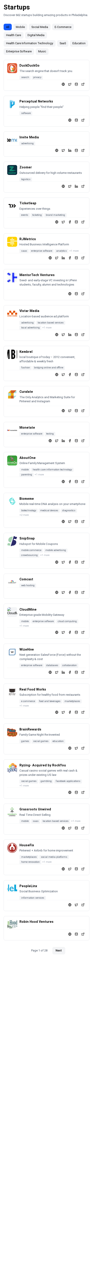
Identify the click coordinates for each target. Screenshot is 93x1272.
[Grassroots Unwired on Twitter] (70, 828)
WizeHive (26, 649)
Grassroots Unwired (35, 809)
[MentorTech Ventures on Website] (70, 294)
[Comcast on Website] (57, 592)
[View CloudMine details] (83, 632)
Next (59, 950)
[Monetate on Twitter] (57, 441)
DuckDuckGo (29, 65)
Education (79, 43)
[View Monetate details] (83, 441)
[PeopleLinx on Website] (70, 904)
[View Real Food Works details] (83, 712)
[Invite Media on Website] (57, 150)
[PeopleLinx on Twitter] (76, 904)
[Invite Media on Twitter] (63, 150)
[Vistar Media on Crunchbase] (76, 334)
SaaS (63, 43)
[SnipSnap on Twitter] (63, 562)
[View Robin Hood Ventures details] (83, 934)
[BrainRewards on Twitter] (76, 748)
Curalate (26, 392)
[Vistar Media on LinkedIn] (70, 334)
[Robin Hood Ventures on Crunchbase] (76, 934)
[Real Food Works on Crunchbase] (76, 712)
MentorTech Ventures (37, 275)
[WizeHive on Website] (50, 672)
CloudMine (28, 610)
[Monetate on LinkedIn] (63, 441)
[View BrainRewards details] (83, 748)
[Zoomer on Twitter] (70, 186)
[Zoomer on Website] (63, 186)
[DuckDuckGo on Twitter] (70, 84)
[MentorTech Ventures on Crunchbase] (76, 294)
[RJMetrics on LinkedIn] (63, 258)
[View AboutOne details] (83, 481)
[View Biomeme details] (83, 521)
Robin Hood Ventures (36, 922)
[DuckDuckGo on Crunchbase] (76, 84)
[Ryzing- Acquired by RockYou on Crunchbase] (76, 792)
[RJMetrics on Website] (50, 258)
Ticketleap (27, 203)
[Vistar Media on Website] (57, 334)
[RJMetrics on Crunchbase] (76, 258)
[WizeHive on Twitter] (57, 672)
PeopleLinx (28, 886)
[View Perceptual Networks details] (83, 120)
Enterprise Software (19, 51)
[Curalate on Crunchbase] (76, 410)
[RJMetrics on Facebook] (70, 258)
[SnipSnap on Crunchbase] (76, 562)
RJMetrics (27, 239)
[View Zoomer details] (83, 186)
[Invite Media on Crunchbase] (76, 150)
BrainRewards (30, 729)
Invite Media (29, 137)
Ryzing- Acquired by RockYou (42, 765)
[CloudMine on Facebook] (70, 632)
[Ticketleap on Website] (57, 222)
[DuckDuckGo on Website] (63, 84)
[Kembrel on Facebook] (70, 374)
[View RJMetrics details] (83, 258)
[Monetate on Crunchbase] (76, 441)
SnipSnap (27, 538)
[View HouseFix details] (83, 869)
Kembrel (26, 352)
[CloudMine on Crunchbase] (76, 632)
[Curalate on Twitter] (70, 410)
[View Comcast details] (83, 592)
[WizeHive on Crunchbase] (76, 672)
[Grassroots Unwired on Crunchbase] (76, 828)
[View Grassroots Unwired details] (83, 828)
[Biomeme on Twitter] (70, 521)
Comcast (26, 579)
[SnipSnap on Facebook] (70, 562)
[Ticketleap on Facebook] (70, 222)
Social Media (39, 27)
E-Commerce (63, 27)
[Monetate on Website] (50, 441)
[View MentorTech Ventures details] (83, 294)
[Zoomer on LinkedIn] (76, 186)
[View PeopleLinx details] (83, 904)
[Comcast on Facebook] (70, 592)
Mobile (20, 27)
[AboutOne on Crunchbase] (76, 481)
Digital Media (36, 35)
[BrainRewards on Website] (70, 748)
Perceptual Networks (36, 101)
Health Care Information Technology (29, 43)
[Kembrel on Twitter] (63, 374)
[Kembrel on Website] (57, 374)
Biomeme (26, 499)
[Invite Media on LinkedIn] (70, 150)
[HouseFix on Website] (63, 869)
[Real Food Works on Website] (57, 712)
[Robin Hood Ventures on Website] (70, 934)
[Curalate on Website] (63, 410)
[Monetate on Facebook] (70, 441)
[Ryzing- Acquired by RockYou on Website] (70, 792)
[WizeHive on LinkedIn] (63, 672)
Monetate (27, 428)
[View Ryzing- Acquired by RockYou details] (83, 792)
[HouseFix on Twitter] (70, 869)
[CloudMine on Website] (57, 632)
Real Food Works (32, 689)
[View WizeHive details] (83, 672)
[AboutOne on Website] (63, 481)
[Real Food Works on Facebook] (70, 712)
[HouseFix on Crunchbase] (76, 869)
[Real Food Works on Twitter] (63, 712)
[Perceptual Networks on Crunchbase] (76, 120)
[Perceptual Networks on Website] (70, 120)
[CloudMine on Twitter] (63, 632)
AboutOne (27, 458)
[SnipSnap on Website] (57, 562)
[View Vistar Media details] (83, 334)
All (7, 27)
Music (42, 51)
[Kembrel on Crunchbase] (76, 374)
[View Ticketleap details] (83, 222)
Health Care (13, 35)
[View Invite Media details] (83, 150)
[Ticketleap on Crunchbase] (76, 222)
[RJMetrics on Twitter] (57, 258)
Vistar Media (29, 311)
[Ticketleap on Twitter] (63, 222)
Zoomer (25, 167)
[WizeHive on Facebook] (70, 672)
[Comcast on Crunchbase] (76, 592)
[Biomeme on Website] (63, 521)
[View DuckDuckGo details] (83, 84)
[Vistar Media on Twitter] (63, 334)
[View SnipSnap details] (83, 562)
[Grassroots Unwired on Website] (63, 828)
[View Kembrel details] (83, 374)
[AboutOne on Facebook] (70, 481)
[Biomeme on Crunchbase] (76, 521)
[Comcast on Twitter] (63, 592)
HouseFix (26, 845)
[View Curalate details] (83, 410)
